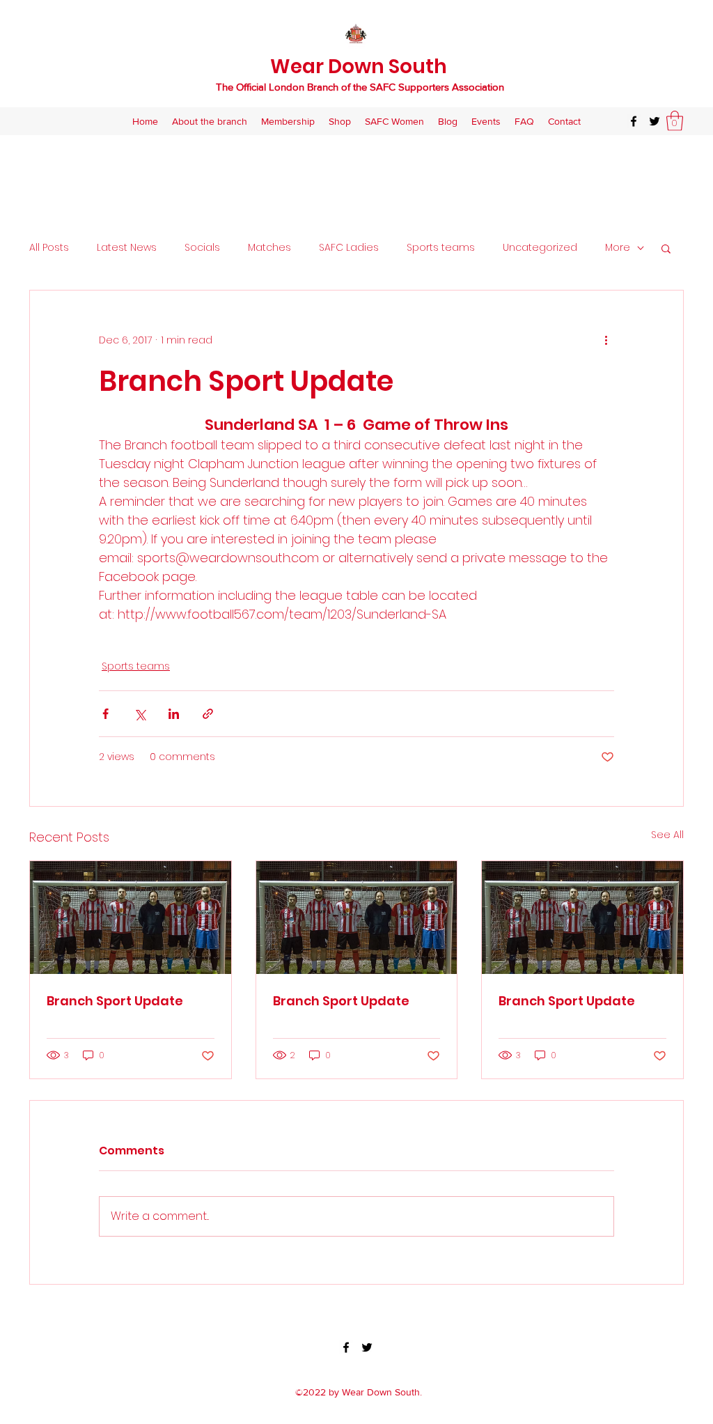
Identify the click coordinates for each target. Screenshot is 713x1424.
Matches (269, 247)
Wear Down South (358, 66)
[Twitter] (654, 121)
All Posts (49, 247)
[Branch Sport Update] (130, 917)
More (617, 247)
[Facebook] (634, 121)
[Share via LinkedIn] (173, 713)
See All (667, 835)
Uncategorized (540, 247)
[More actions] (605, 340)
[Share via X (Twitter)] (139, 713)
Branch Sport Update (115, 1000)
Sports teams (441, 247)
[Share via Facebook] (105, 713)
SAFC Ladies (349, 247)
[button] (674, 121)
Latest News (127, 247)
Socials (202, 247)
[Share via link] (207, 713)
